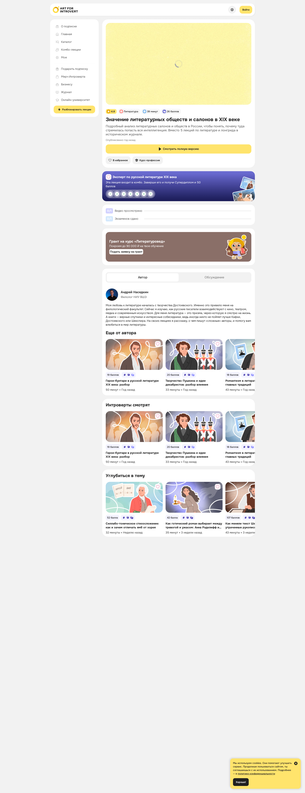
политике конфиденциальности (256, 773)
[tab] (143, 277)
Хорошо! (241, 782)
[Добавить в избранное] (108, 177)
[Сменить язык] (232, 10)
